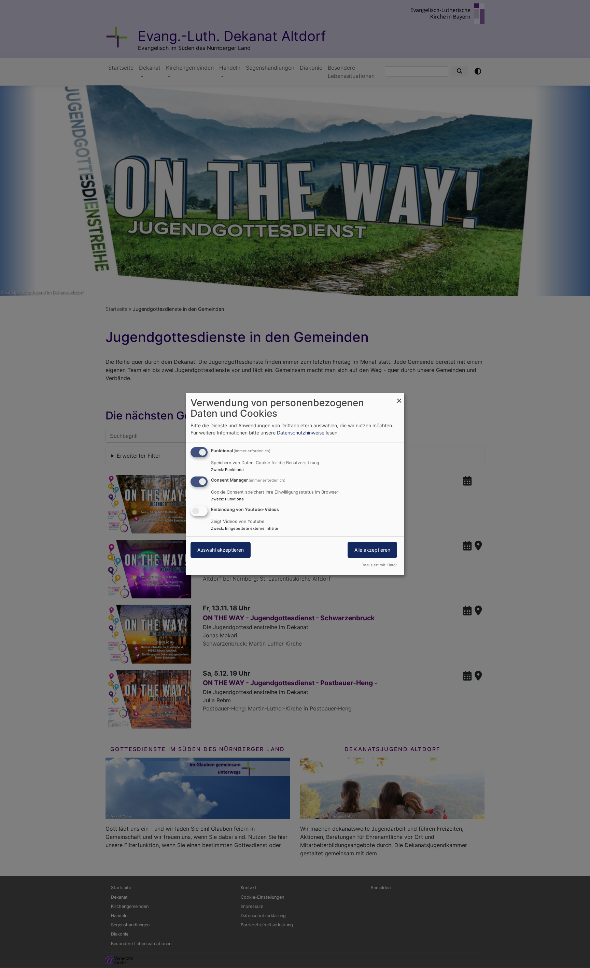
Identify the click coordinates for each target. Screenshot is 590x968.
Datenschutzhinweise (300, 432)
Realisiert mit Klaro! (379, 565)
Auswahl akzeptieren (220, 550)
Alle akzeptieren (372, 550)
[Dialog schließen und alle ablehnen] (399, 397)
